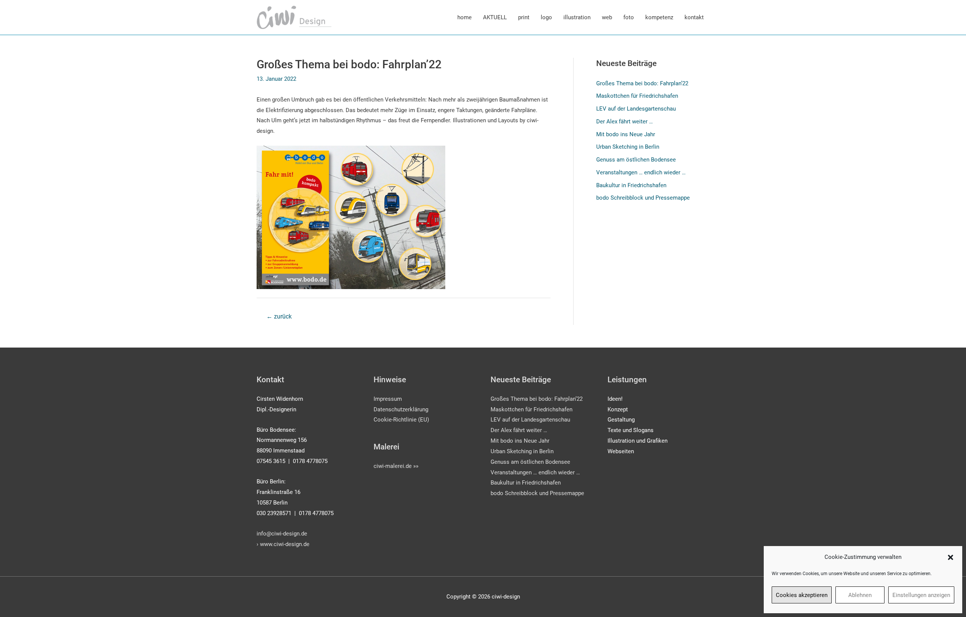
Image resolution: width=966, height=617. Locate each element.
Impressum (388, 398)
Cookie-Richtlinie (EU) (401, 419)
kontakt (694, 17)
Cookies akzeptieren (802, 595)
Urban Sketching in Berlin (627, 146)
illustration (577, 17)
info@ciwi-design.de (282, 533)
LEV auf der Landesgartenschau (636, 108)
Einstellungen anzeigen (921, 595)
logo (546, 17)
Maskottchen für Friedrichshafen (637, 95)
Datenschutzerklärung (401, 409)
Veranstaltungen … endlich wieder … (641, 172)
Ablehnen (860, 595)
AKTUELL (495, 17)
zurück (279, 316)
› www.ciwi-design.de (283, 544)
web (607, 17)
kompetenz (659, 17)
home (464, 17)
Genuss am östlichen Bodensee (636, 159)
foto (628, 17)
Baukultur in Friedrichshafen (631, 185)
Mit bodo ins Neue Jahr (625, 134)
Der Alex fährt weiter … (624, 121)
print (523, 17)
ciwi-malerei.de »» (396, 466)
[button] (950, 557)
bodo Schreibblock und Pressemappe (643, 197)
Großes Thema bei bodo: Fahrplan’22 (642, 83)
